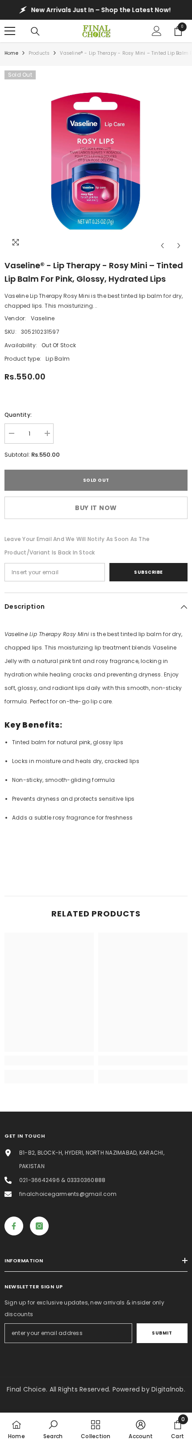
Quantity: (18, 415)
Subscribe (148, 572)
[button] (162, 245)
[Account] (157, 31)
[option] (96, 162)
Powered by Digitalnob (148, 1389)
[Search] (35, 31)
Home (11, 53)
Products (39, 53)
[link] (49, 1060)
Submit (162, 1333)
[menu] (9, 31)
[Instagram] (39, 1226)
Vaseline (43, 318)
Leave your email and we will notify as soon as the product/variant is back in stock (77, 545)
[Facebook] (13, 1226)
